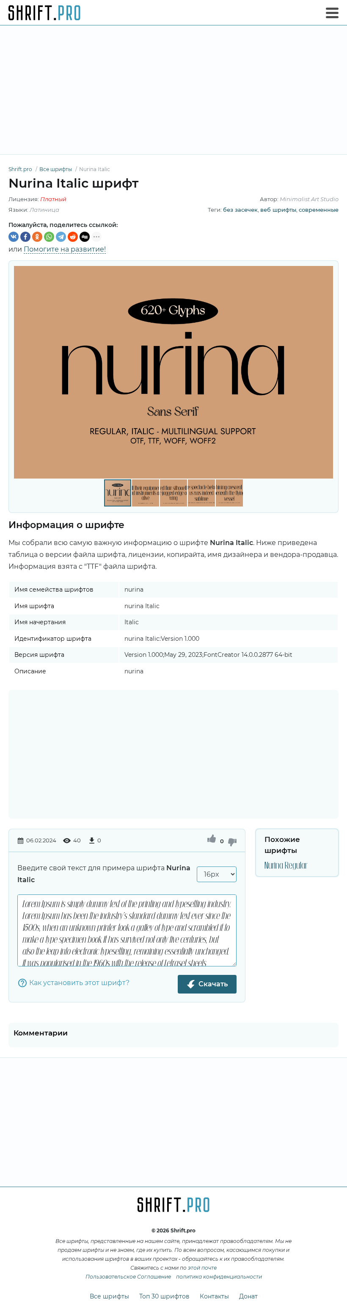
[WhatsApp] (49, 237)
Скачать (213, 984)
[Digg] (85, 237)
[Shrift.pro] (44, 12)
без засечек (240, 209)
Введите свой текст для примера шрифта (103, 874)
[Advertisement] (173, 89)
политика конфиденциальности (219, 1276)
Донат (248, 1296)
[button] (325, 372)
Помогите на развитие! (65, 249)
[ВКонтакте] (13, 237)
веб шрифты (278, 209)
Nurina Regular (285, 865)
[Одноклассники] (37, 237)
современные (319, 209)
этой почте (202, 1268)
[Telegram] (61, 237)
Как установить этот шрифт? (79, 983)
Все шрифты (109, 1296)
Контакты (214, 1296)
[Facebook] (25, 237)
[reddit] (73, 237)
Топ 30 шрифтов (164, 1296)
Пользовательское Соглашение (128, 1276)
